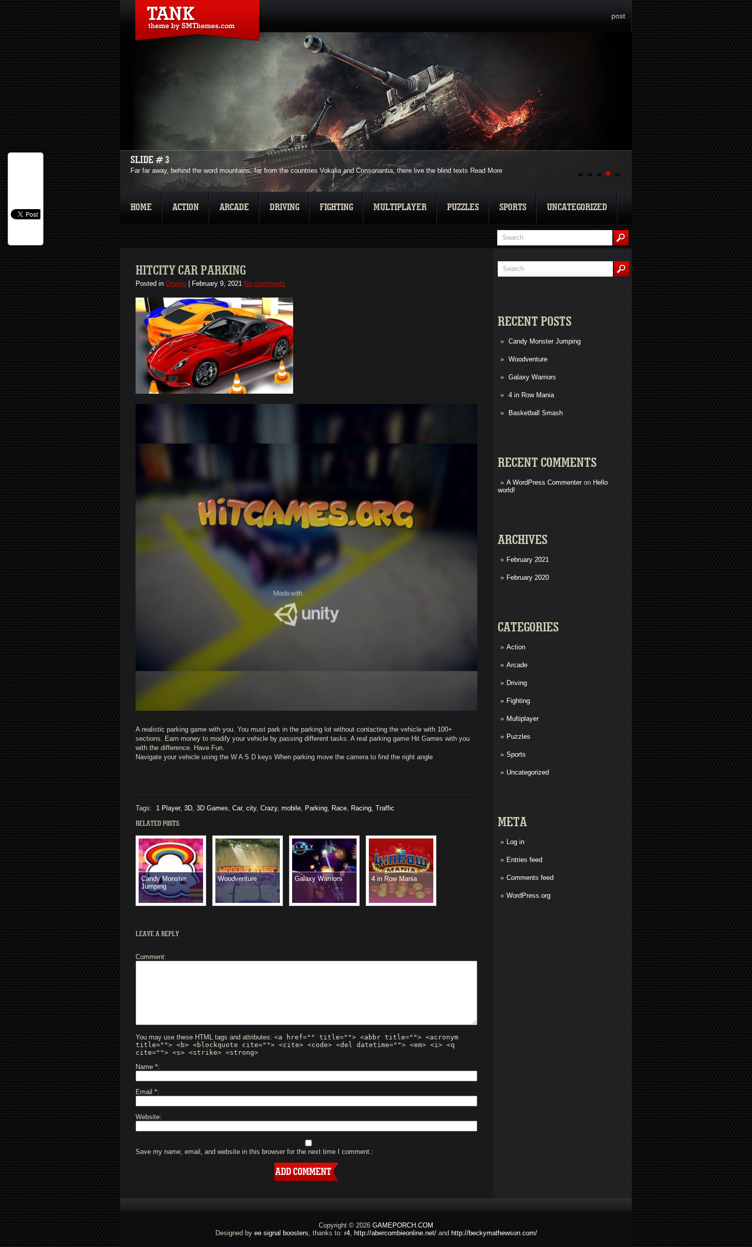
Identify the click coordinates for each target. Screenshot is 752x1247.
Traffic (384, 808)
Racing (361, 808)
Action (185, 207)
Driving (284, 207)
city (251, 808)
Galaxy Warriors (532, 377)
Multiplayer (400, 207)
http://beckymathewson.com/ (494, 1233)
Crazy (268, 808)
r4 (347, 1233)
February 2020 (527, 577)
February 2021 (527, 559)
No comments (264, 283)
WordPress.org (528, 895)
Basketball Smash (535, 413)
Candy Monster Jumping (544, 341)
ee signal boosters (281, 1233)
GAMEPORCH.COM (402, 1225)
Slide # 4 (149, 160)
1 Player (168, 808)
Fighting (336, 207)
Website (148, 1117)
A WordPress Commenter (544, 482)
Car (237, 808)
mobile (291, 808)
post (618, 16)
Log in (515, 842)
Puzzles (463, 207)
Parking (316, 808)
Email (146, 1092)
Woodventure (527, 359)
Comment (150, 957)
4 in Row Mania (531, 395)
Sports (512, 207)
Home (141, 207)
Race (339, 808)
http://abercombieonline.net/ (395, 1233)
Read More (486, 170)
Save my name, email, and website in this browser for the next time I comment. (253, 1151)
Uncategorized (577, 207)
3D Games (212, 808)
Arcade (234, 207)
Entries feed (524, 860)
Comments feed (530, 877)
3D (188, 808)
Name (147, 1067)
